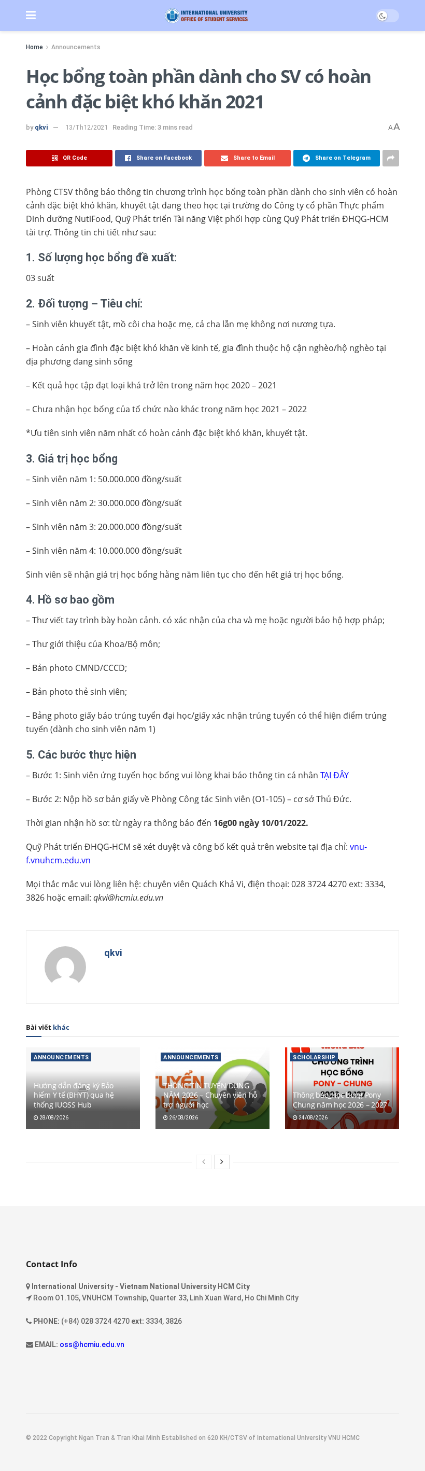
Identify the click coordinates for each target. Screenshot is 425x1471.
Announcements (76, 47)
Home (34, 47)
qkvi (41, 127)
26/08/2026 (183, 1117)
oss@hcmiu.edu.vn (92, 1344)
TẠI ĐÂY (334, 775)
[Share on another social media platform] (390, 158)
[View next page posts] (222, 1162)
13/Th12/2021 (86, 127)
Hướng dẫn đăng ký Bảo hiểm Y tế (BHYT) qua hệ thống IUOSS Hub (74, 1095)
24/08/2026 (313, 1117)
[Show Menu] (31, 15)
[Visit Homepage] (206, 15)
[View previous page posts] (203, 1162)
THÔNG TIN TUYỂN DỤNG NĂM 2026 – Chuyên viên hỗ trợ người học (210, 1095)
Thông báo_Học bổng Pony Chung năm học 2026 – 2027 (340, 1099)
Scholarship (314, 1057)
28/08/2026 (53, 1117)
